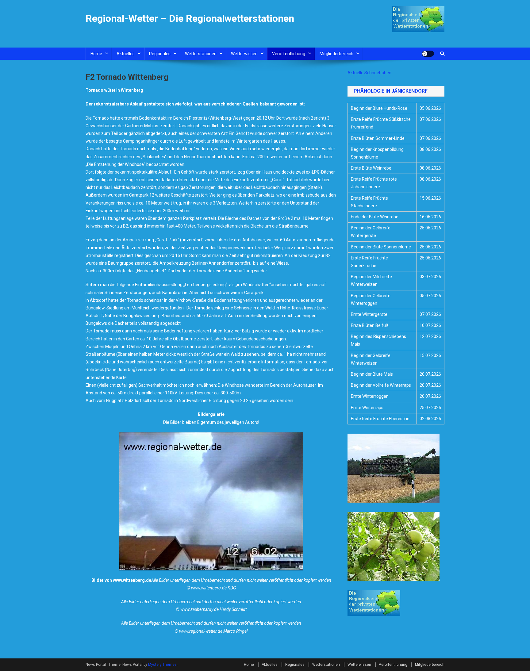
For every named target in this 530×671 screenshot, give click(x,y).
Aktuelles (126, 53)
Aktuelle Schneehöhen (369, 72)
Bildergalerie (211, 414)
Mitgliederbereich (336, 53)
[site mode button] (428, 54)
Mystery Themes (162, 664)
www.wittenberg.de (132, 580)
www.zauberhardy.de (199, 609)
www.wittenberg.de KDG (213, 587)
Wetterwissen (244, 53)
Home (96, 53)
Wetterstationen (201, 53)
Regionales (160, 53)
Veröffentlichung (288, 53)
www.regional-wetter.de (200, 631)
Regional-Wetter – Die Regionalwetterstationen (190, 18)
